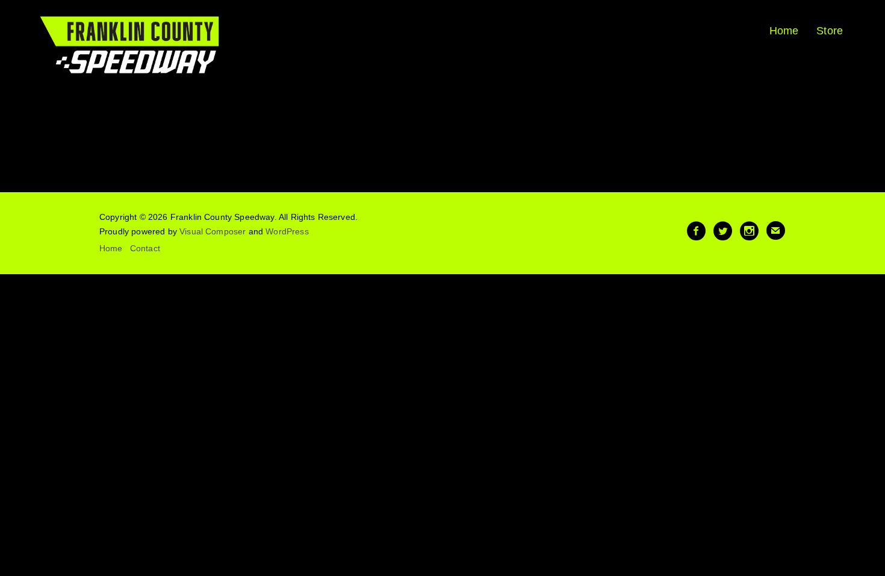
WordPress (287, 231)
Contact (145, 248)
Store (829, 31)
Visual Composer (212, 231)
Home (784, 31)
